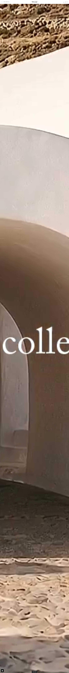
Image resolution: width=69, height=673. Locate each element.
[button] (63, 2)
